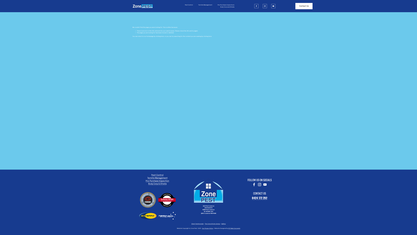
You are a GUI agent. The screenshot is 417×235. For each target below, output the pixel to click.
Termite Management (205, 5)
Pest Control (189, 5)
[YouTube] (273, 6)
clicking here (160, 36)
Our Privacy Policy (207, 228)
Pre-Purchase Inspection (157, 181)
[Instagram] (265, 6)
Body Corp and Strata (227, 7)
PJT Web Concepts (234, 228)
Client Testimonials (197, 224)
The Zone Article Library (212, 224)
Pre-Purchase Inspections (226, 5)
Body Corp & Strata (157, 184)
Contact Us (304, 6)
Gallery (223, 224)
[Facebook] (256, 6)
